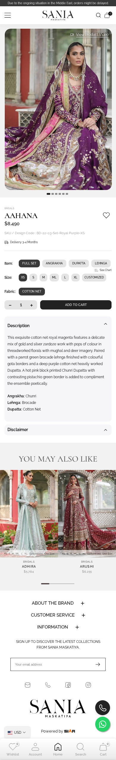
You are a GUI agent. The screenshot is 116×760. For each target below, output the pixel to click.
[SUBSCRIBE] (95, 664)
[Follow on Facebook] (68, 685)
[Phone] (48, 685)
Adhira (29, 567)
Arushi (87, 567)
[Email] (27, 685)
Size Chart (106, 270)
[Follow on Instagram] (88, 685)
